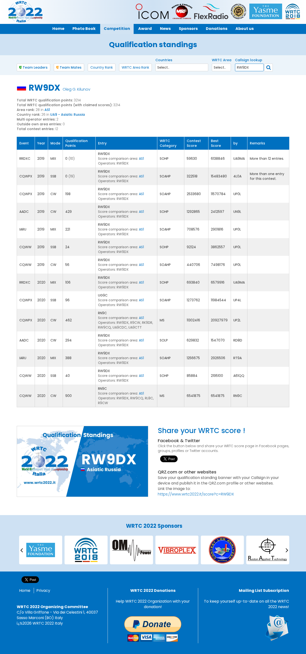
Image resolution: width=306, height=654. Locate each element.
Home (24, 590)
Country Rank (101, 67)
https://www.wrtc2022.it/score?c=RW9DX (196, 494)
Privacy (43, 590)
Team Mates (70, 67)
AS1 (47, 109)
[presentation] (21, 549)
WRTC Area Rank (135, 67)
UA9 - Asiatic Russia (67, 114)
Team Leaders (35, 67)
